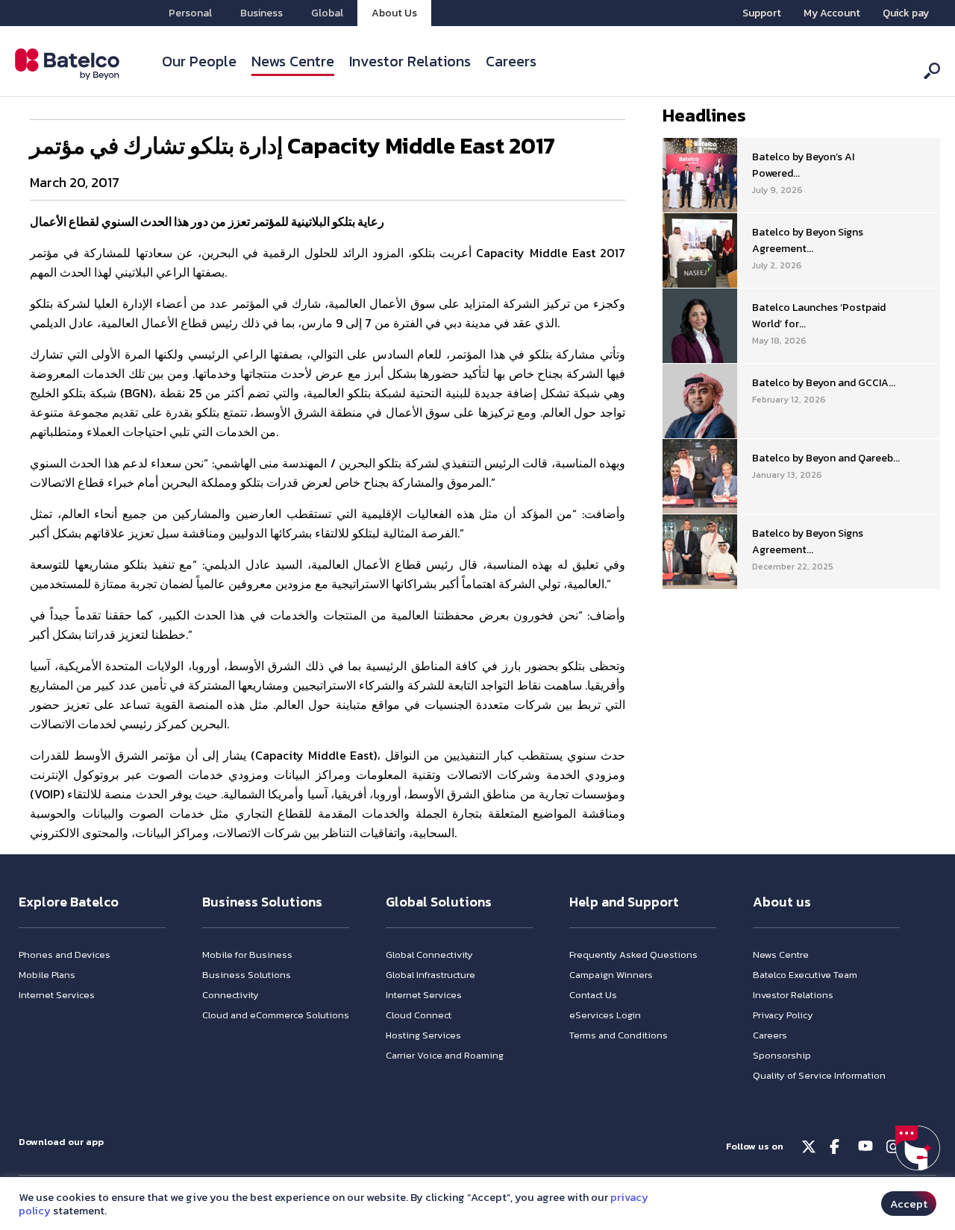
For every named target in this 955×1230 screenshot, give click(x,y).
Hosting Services (423, 1035)
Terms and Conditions (618, 1035)
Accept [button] (908, 1203)
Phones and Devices (64, 954)
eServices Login (605, 1015)
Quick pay (906, 13)
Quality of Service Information (819, 1075)
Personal (190, 13)
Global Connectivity (429, 954)
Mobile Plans (47, 975)
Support (761, 13)
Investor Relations (410, 61)
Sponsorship (782, 1055)
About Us (394, 13)
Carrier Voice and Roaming (445, 1055)
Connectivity (230, 995)
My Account (832, 13)
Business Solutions (246, 975)
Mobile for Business (247, 954)
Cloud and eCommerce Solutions (275, 1015)
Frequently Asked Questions (633, 954)
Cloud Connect (418, 1015)
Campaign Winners (611, 975)
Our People (199, 61)
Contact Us (593, 995)
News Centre (292, 61)
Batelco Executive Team (805, 975)
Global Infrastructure (430, 975)
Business (261, 13)
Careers (511, 61)
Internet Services (57, 995)
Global (327, 13)
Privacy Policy (783, 1015)
